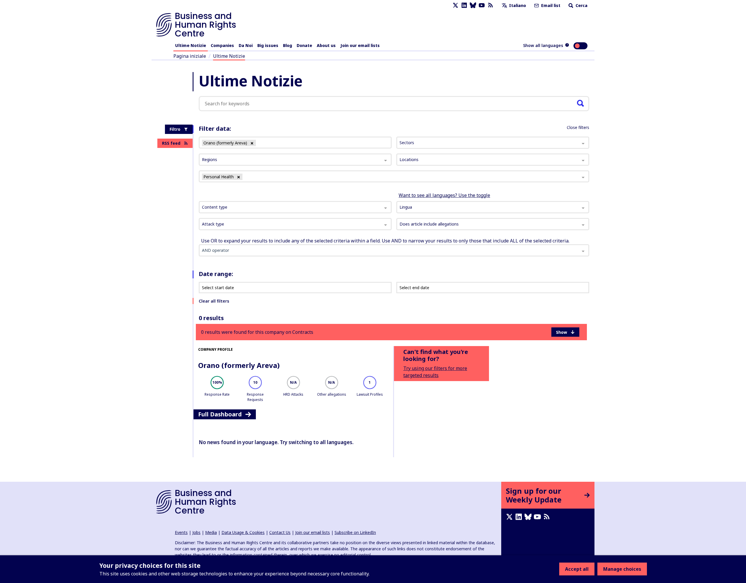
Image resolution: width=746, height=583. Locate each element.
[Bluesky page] (472, 5)
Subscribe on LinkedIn (355, 532)
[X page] (455, 5)
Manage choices (622, 569)
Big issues (267, 45)
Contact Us (280, 532)
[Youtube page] (481, 5)
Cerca (580, 5)
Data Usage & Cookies (243, 532)
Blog (287, 45)
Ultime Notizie (190, 45)
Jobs (196, 532)
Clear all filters (214, 301)
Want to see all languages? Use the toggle (444, 195)
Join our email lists (360, 45)
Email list (550, 5)
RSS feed (171, 143)
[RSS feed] (490, 5)
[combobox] (295, 207)
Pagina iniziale (189, 56)
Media (211, 532)
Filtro (175, 129)
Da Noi (246, 45)
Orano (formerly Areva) (239, 365)
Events (181, 532)
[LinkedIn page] (464, 5)
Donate (304, 45)
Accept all (577, 569)
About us (326, 45)
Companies (222, 45)
